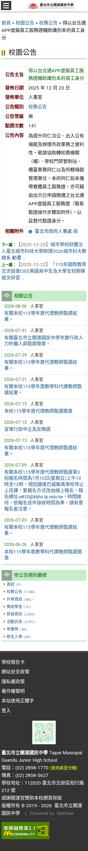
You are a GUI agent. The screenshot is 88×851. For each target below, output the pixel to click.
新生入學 (19, 636)
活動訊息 (21, 621)
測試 (14, 584)
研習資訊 (21, 614)
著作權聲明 (13, 691)
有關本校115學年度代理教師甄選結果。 (40, 316)
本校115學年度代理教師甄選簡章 (38, 411)
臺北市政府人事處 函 (56, 231)
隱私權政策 (13, 681)
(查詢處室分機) (63, 767)
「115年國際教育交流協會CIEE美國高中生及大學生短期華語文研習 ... (43, 271)
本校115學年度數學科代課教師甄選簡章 (43, 555)
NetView (65, 813)
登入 (6, 711)
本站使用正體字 (17, 701)
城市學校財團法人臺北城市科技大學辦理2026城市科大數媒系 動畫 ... (44, 251)
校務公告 (21, 591)
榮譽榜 (17, 629)
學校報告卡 (13, 662)
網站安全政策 (15, 672)
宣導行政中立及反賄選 (27, 429)
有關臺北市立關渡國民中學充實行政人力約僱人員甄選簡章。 (43, 341)
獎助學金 (19, 606)
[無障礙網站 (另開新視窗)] (44, 830)
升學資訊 (19, 599)
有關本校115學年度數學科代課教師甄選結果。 (43, 389)
